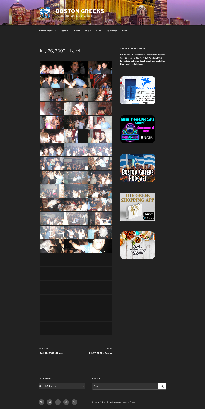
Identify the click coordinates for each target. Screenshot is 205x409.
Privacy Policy (98, 402)
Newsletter (111, 30)
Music (88, 30)
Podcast (64, 30)
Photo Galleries (46, 30)
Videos (76, 30)
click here (137, 64)
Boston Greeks (80, 11)
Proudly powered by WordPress (121, 402)
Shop (124, 30)
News (98, 30)
